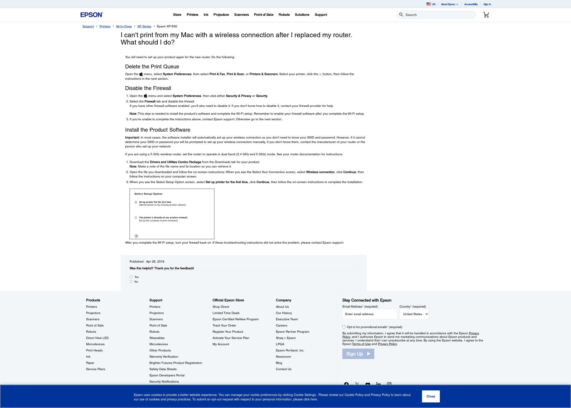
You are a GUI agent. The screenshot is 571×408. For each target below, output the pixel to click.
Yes (136, 277)
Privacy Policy (387, 344)
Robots (91, 331)
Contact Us (284, 369)
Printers (104, 26)
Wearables (157, 338)
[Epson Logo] (91, 15)
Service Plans (95, 369)
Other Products (160, 350)
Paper (90, 363)
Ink (88, 356)
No (136, 281)
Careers (281, 325)
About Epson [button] (448, 4)
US (433, 4)
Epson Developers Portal (166, 375)
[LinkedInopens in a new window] (378, 384)
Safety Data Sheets (163, 369)
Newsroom (283, 356)
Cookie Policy (354, 394)
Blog (279, 363)
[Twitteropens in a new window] (357, 384)
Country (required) (412, 306)
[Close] (431, 396)
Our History (284, 313)
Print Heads (94, 350)
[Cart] (486, 14)
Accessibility (471, 4)
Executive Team (287, 319)
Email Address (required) (360, 306)
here (313, 399)
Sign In (487, 4)
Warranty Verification (163, 356)
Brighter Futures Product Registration (175, 363)
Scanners (92, 319)
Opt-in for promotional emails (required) (374, 327)
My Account (221, 344)
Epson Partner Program (292, 331)
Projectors (93, 313)
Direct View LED (97, 338)
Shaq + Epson (286, 338)
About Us (282, 306)
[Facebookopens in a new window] (346, 384)
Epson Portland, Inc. (290, 350)
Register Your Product (228, 331)
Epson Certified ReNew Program (236, 319)
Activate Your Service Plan (231, 338)
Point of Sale (95, 325)
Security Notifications (164, 381)
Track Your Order (224, 325)
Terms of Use (361, 344)
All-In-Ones (124, 26)
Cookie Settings (305, 394)
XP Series (144, 26)
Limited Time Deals (226, 313)
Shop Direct (221, 306)
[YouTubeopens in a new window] (368, 384)
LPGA (280, 344)
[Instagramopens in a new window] (389, 384)
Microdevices (95, 344)
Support (88, 26)
